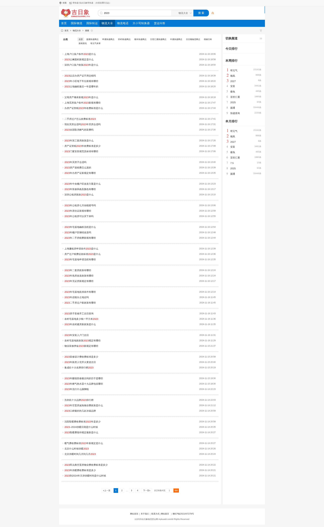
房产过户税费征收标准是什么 (82, 254)
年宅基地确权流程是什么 (80, 227)
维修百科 (208, 39)
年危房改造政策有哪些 (78, 275)
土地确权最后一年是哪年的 (81, 86)
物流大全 (77, 30)
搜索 (87, 30)
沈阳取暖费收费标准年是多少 (82, 421)
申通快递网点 (108, 39)
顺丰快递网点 (140, 39)
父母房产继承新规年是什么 (81, 97)
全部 (81, 39)
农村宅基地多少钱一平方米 (81, 319)
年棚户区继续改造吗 (77, 232)
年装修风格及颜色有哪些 (80, 189)
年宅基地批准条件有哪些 (80, 292)
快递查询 (235, 113)
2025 (233, 102)
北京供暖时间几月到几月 (80, 454)
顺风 (232, 75)
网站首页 (134, 514)
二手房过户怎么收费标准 (80, 119)
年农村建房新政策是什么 (80, 324)
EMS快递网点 (124, 39)
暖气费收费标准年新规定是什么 (83, 443)
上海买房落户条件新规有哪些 (82, 102)
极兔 (232, 91)
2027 (233, 81)
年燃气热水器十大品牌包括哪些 (83, 383)
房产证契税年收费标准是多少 (82, 146)
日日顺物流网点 (193, 39)
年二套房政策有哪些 (77, 270)
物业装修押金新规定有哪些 (81, 346)
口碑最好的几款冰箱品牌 (80, 410)
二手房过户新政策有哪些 (80, 302)
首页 (66, 30)
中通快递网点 (176, 39)
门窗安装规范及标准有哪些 (81, 151)
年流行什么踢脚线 (76, 389)
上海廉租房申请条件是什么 (81, 248)
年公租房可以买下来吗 (78, 216)
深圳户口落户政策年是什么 (81, 65)
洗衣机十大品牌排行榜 (78, 400)
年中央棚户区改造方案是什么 (82, 183)
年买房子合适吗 (75, 162)
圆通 (232, 107)
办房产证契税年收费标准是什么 (83, 108)
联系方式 (155, 514)
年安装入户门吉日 (76, 335)
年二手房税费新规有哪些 (80, 237)
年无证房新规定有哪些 (78, 281)
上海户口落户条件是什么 (80, 54)
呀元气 (233, 70)
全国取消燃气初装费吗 (78, 129)
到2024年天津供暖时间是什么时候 (85, 475)
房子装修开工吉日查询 (78, 313)
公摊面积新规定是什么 (78, 59)
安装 (232, 86)
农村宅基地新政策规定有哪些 (82, 340)
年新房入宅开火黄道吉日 (80, 362)
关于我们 (145, 514)
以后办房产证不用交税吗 (80, 75)
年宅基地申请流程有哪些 (80, 259)
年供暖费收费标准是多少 (80, 470)
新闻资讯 (83, 43)
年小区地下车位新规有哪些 (81, 81)
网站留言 (165, 514)
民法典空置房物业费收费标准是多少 (86, 464)
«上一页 (107, 490)
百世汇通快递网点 (158, 39)
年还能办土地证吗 (76, 297)
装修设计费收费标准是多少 (81, 356)
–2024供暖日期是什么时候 (81, 427)
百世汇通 (235, 97)
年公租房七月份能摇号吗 (80, 205)
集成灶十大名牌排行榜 (78, 367)
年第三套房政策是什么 (78, 140)
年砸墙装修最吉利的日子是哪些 (83, 378)
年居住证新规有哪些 (77, 210)
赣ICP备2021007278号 (183, 514)
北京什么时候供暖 (76, 448)
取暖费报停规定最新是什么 (81, 432)
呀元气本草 (95, 43)
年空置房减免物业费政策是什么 (83, 405)
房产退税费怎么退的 (77, 167)
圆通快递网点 (92, 39)
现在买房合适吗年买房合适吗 (82, 124)
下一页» (147, 490)
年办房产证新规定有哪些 (80, 173)
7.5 (232, 163)
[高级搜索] (211, 13)
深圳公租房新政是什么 (78, 194)
